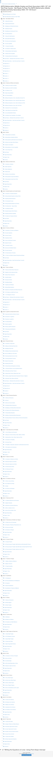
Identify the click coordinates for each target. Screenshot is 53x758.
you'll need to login (31, 753)
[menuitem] (0, 2)
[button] (0, 0)
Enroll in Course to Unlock (26, 755)
